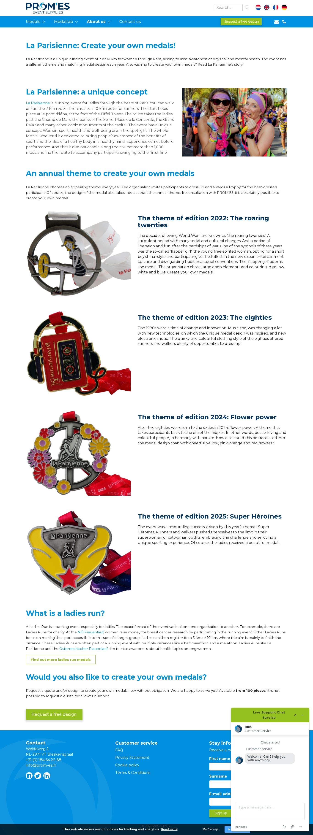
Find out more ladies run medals (61, 659)
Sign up (221, 813)
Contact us (130, 21)
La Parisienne (38, 103)
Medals (33, 21)
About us (96, 21)
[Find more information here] (270, 769)
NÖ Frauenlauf (90, 632)
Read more (169, 829)
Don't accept (210, 829)
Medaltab (63, 21)
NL (260, 8)
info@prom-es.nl (41, 765)
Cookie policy (127, 765)
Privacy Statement (132, 757)
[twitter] (37, 775)
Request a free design (241, 21)
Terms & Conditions (132, 772)
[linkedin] (46, 775)
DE (283, 8)
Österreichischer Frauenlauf (83, 648)
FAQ (119, 750)
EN (268, 8)
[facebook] (28, 775)
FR (276, 8)
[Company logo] (53, 7)
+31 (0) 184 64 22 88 (43, 760)
